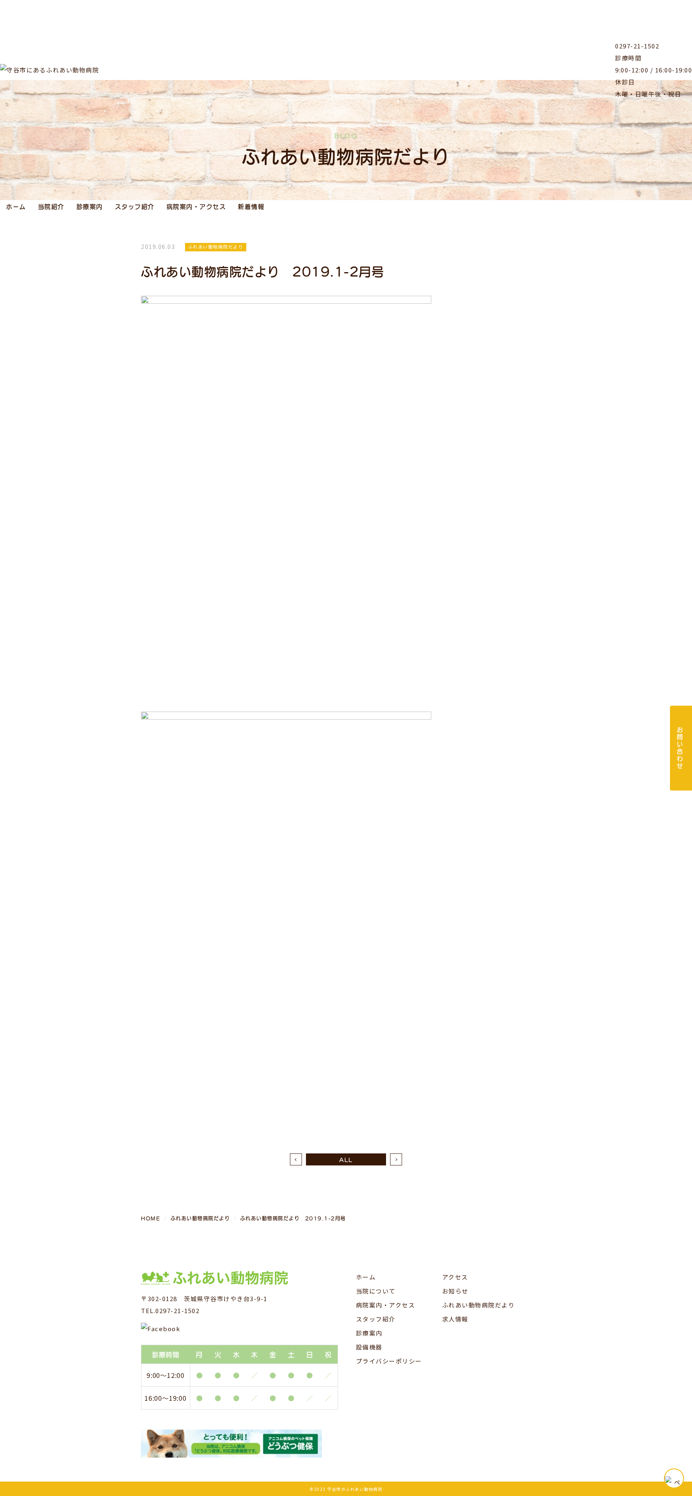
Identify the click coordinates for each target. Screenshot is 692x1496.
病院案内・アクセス (196, 206)
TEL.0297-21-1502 (170, 1310)
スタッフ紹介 (135, 206)
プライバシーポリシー (389, 1361)
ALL (346, 1159)
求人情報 (455, 1319)
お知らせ (455, 1291)
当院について (376, 1291)
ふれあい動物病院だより (478, 1305)
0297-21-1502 (637, 46)
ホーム (16, 206)
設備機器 (369, 1347)
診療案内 (89, 206)
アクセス (455, 1277)
